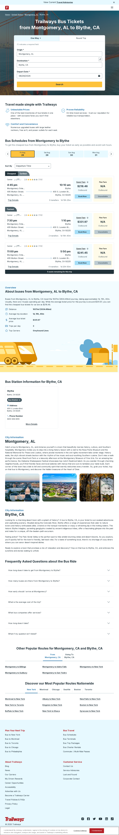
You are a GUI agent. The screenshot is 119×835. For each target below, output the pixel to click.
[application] (59, 189)
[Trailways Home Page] (7, 8)
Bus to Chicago (11, 747)
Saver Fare (80, 182)
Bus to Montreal (12, 739)
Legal (7, 808)
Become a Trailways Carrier (17, 795)
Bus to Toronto (11, 743)
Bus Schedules (69, 735)
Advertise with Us (12, 791)
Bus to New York (12, 735)
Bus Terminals (69, 739)
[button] (7, 154)
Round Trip (81, 38)
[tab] (53, 656)
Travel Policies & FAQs (15, 799)
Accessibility (10, 787)
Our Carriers (10, 774)
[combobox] (59, 54)
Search (59, 84)
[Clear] (99, 54)
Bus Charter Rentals (72, 747)
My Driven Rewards (13, 779)
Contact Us (68, 766)
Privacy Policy (11, 804)
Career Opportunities (14, 783)
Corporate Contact (71, 779)
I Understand (97, 831)
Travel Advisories (64, 2)
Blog (7, 766)
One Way (35, 38)
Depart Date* (23, 71)
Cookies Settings (80, 831)
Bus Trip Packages (71, 743)
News (7, 770)
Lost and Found (70, 774)
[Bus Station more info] (19, 400)
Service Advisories (71, 770)
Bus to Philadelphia (13, 751)
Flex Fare (103, 182)
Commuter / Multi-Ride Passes (76, 751)
